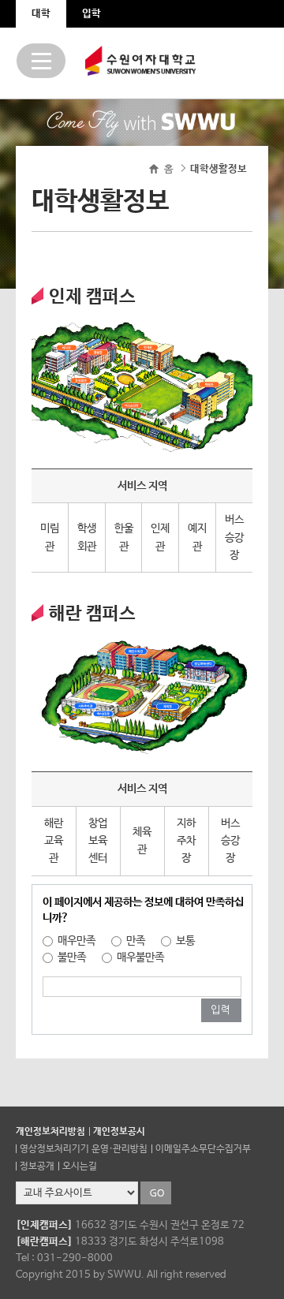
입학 (91, 14)
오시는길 (79, 1166)
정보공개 (37, 1166)
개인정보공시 (119, 1131)
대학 (41, 14)
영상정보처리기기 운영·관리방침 (84, 1149)
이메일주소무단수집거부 (203, 1149)
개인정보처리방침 (50, 1131)
